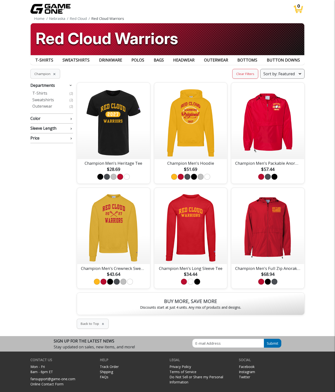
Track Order (109, 366)
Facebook (247, 366)
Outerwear (216, 60)
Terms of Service (182, 371)
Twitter (244, 377)
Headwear (183, 60)
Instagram (247, 371)
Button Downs (283, 60)
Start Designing (114, 149)
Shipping (106, 371)
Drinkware (110, 60)
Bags (159, 60)
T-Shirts (44, 60)
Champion (45, 74)
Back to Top (93, 323)
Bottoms (247, 60)
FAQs (104, 377)
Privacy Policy (180, 366)
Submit (272, 343)
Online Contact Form (47, 384)
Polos (137, 60)
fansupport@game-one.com (52, 379)
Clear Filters (245, 74)
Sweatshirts (76, 60)
